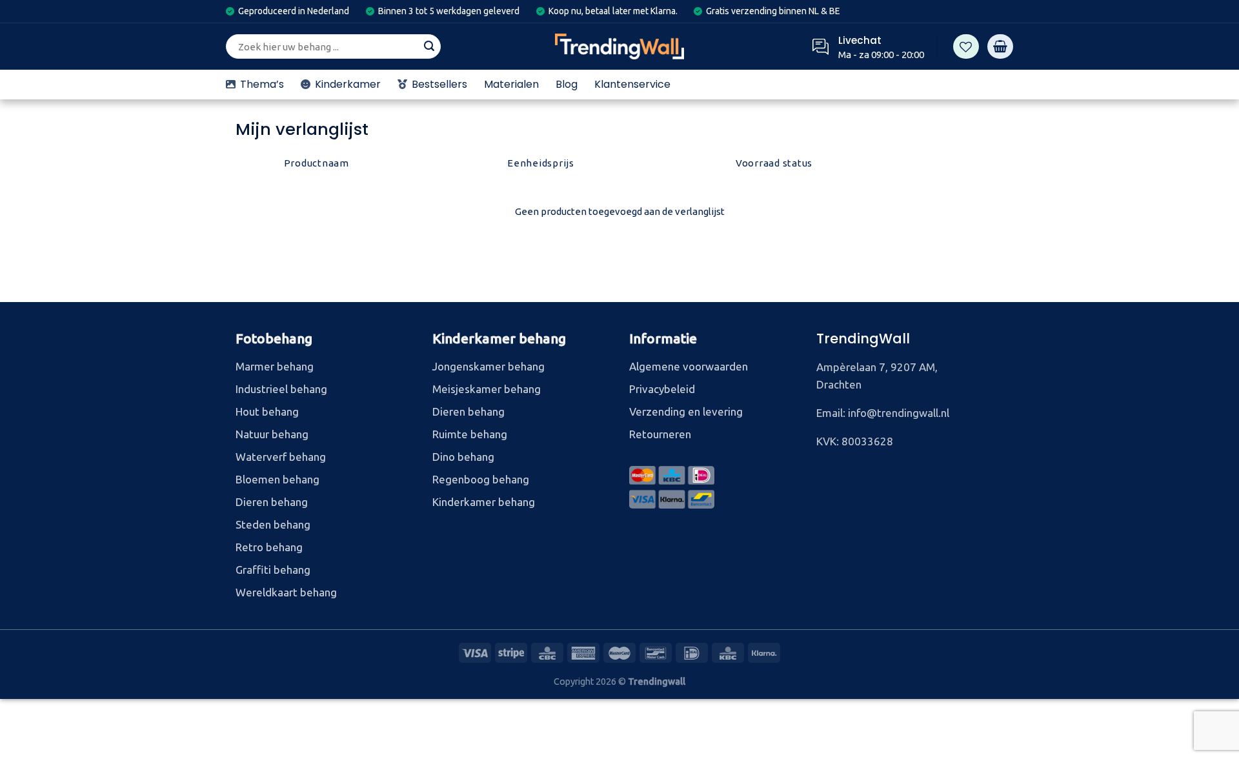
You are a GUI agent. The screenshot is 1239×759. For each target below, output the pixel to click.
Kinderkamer (348, 84)
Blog (567, 84)
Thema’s (262, 84)
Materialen (511, 84)
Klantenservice (632, 84)
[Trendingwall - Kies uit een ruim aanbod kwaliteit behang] (619, 46)
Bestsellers (439, 84)
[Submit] (429, 46)
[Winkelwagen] (1000, 46)
